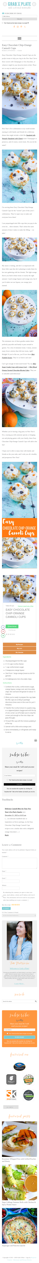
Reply (7, 835)
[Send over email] (3, 636)
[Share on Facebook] (3, 627)
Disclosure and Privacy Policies (22, 1260)
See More (11, 1107)
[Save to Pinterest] (3, 631)
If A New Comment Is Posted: (10, 912)
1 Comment (19, 50)
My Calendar (19, 652)
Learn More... (19, 984)
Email (4, 878)
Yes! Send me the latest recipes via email (15, 23)
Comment (5, 856)
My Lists (19, 648)
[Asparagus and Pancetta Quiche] (19, 1226)
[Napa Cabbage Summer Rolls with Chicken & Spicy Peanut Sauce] (19, 1182)
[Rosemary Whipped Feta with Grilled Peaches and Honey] (19, 1139)
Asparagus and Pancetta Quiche (13, 1246)
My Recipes (19, 644)
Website (4, 885)
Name (4, 871)
